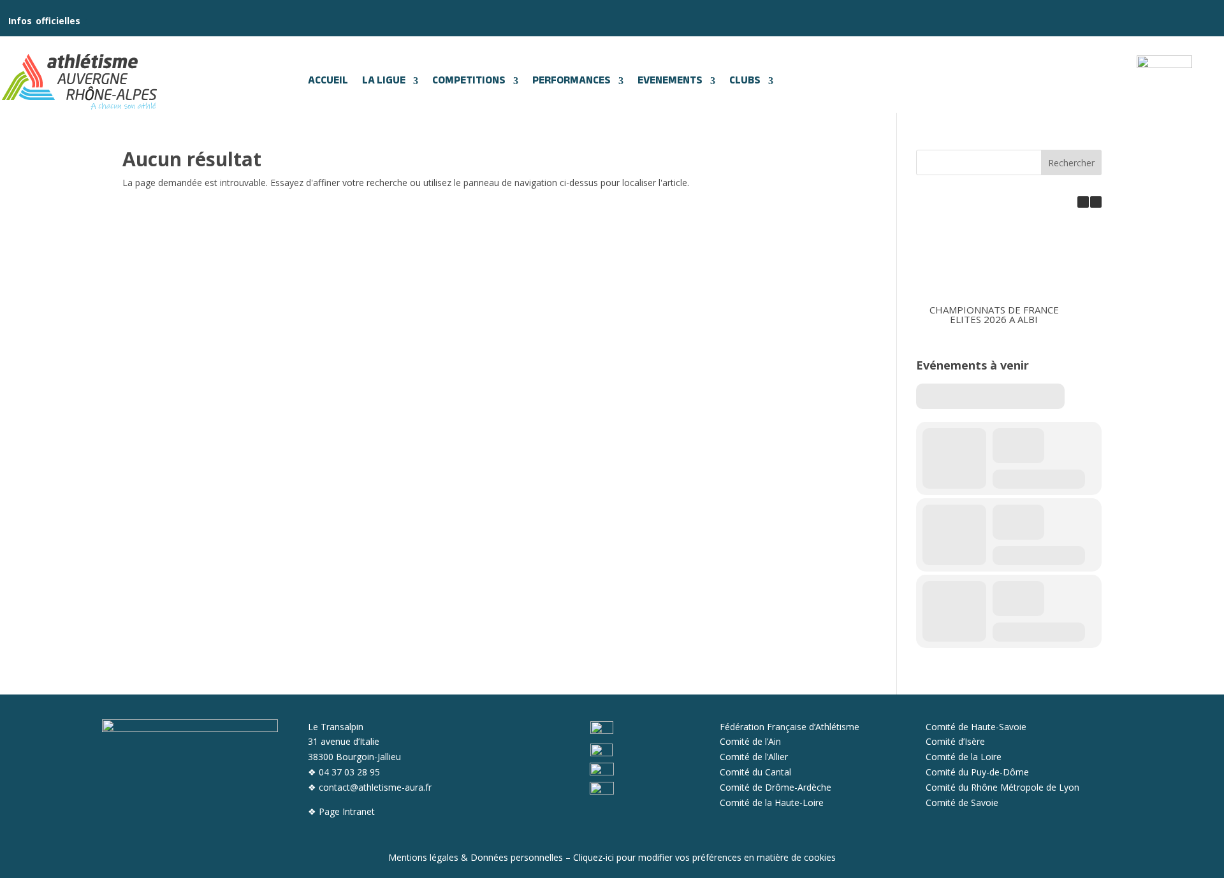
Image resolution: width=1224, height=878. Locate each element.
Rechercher (1071, 163)
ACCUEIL (328, 81)
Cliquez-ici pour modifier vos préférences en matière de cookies (704, 857)
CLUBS (745, 81)
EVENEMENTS (670, 81)
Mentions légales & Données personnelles (475, 857)
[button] (1096, 202)
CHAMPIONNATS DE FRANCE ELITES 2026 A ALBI (994, 314)
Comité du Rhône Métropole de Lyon (1002, 787)
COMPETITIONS (469, 81)
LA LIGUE (383, 81)
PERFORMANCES (571, 81)
